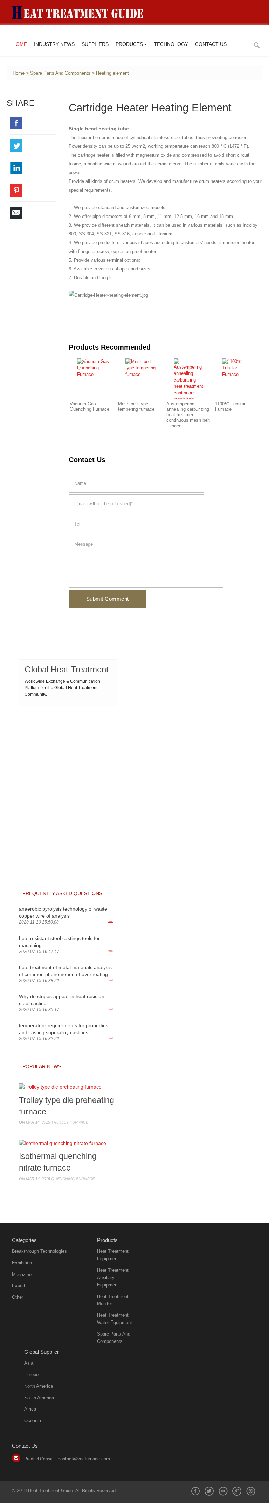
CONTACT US (211, 44)
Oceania (32, 1420)
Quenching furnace (73, 1178)
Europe (31, 1374)
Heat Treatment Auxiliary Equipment (113, 1278)
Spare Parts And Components (60, 73)
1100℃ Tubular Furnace (230, 407)
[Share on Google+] (237, 1491)
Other (17, 1297)
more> (110, 921)
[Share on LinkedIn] (33, 168)
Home (19, 44)
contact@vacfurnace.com (84, 1458)
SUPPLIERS (95, 44)
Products (129, 44)
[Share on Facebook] (33, 123)
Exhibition (22, 1262)
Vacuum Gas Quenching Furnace (89, 407)
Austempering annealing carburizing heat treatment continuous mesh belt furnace (188, 415)
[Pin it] (33, 190)
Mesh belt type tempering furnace (136, 407)
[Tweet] (33, 145)
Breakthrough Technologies (39, 1251)
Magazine (22, 1274)
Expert (18, 1285)
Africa (30, 1409)
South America (39, 1397)
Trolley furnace (69, 1122)
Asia (28, 1363)
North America (38, 1386)
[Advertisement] (68, 757)
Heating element (112, 73)
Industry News (54, 44)
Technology (171, 44)
